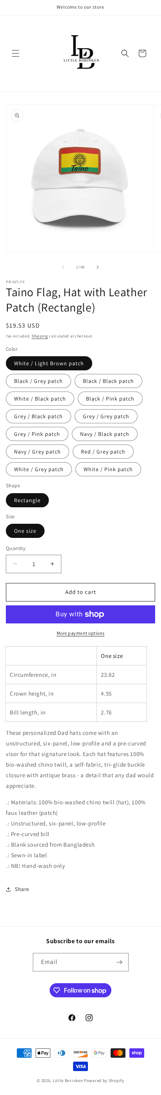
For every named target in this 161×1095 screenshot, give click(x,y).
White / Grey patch (39, 469)
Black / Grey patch (38, 380)
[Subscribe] (119, 962)
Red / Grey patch (103, 451)
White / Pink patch (108, 469)
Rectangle (27, 500)
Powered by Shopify (104, 1080)
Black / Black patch (108, 380)
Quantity (15, 548)
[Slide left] (63, 267)
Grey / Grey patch (106, 416)
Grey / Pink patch (37, 433)
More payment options (81, 633)
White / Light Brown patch (49, 363)
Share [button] (22, 889)
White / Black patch (40, 398)
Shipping (40, 336)
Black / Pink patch (110, 398)
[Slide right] (97, 267)
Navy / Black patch (104, 433)
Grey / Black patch (38, 416)
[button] (15, 53)
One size (25, 530)
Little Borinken (68, 1080)
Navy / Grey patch (37, 451)
